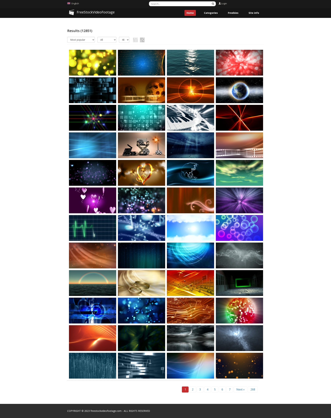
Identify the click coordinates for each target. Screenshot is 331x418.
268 (252, 389)
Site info (254, 12)
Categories (211, 12)
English (75, 3)
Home (190, 12)
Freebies (233, 12)
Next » (240, 389)
